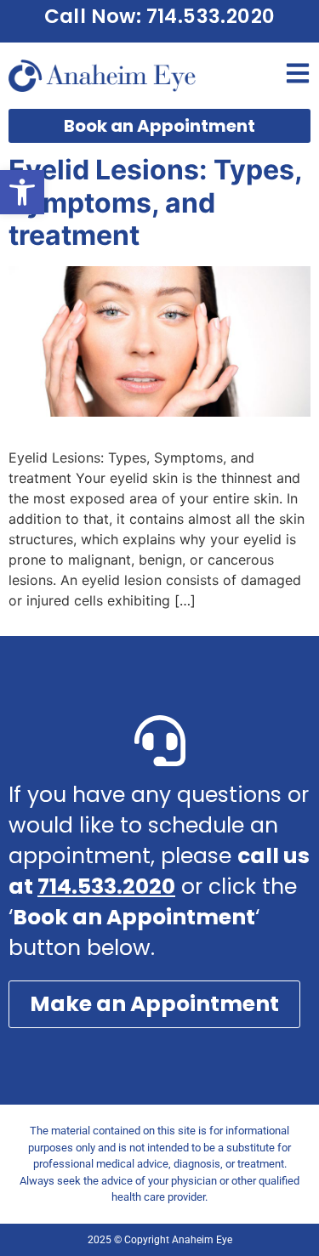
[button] (22, 192)
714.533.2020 (106, 886)
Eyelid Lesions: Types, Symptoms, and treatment (155, 202)
